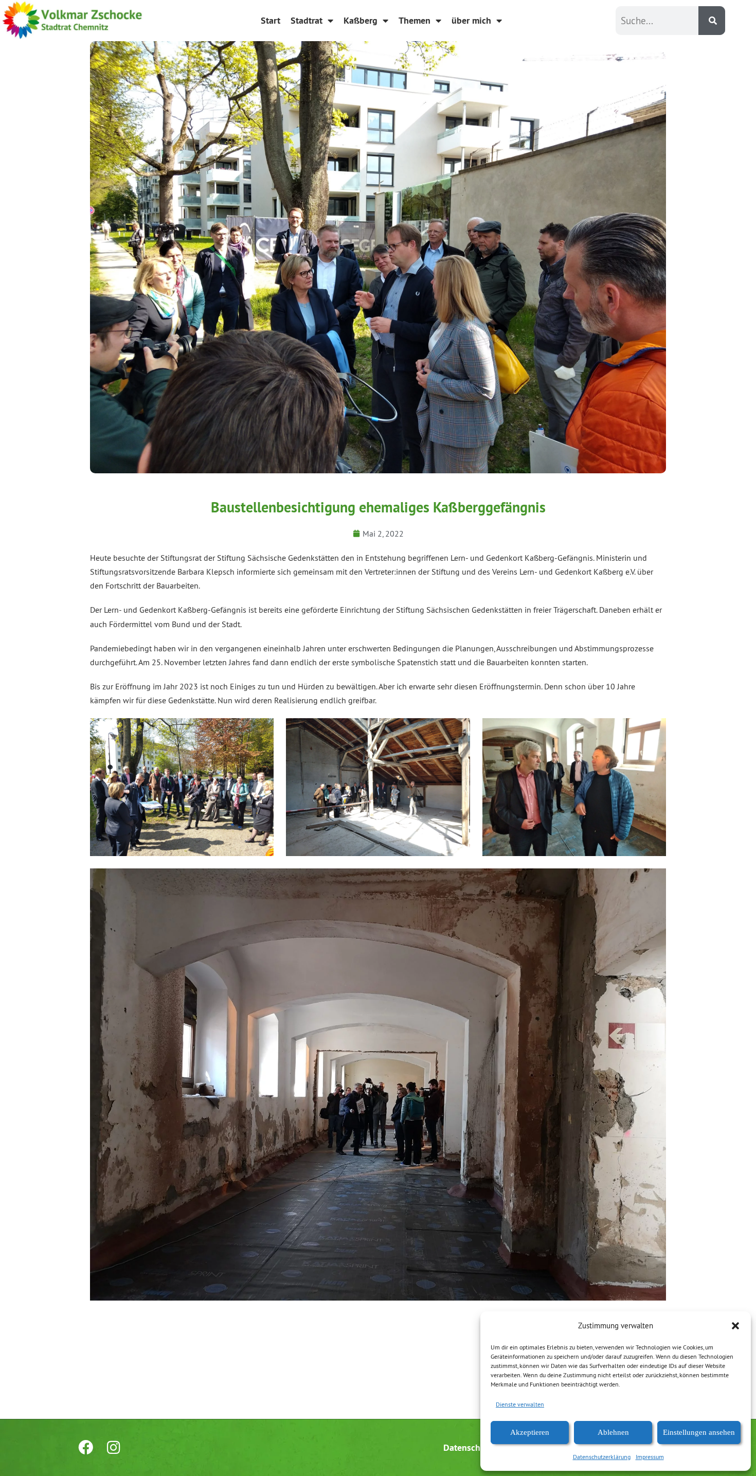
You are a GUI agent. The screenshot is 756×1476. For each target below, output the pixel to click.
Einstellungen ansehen (699, 1432)
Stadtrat (306, 20)
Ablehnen (613, 1432)
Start (270, 20)
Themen (414, 20)
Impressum (650, 1457)
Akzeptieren (529, 1432)
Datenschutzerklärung (602, 1457)
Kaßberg (360, 20)
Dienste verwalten (520, 1404)
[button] (735, 1326)
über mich (471, 20)
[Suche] (711, 20)
